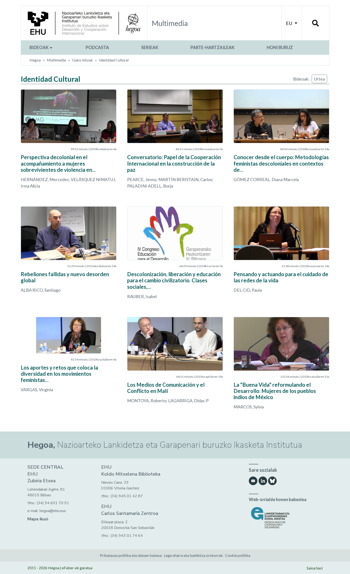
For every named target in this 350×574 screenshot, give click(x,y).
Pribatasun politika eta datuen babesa (131, 555)
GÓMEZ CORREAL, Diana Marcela (266, 179)
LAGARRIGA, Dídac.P (188, 400)
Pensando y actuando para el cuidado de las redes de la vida (281, 277)
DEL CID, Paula (248, 290)
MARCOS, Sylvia (249, 406)
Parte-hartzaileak (212, 47)
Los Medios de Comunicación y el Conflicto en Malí (166, 387)
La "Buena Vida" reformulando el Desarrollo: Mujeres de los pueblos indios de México (275, 391)
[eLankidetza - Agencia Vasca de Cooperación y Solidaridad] (286, 517)
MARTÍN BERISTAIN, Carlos (185, 179)
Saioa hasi (315, 568)
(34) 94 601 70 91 (53, 503)
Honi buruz (280, 47)
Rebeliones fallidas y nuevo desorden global (65, 277)
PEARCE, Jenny (141, 179)
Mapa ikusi (37, 519)
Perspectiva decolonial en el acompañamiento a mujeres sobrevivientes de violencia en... (58, 163)
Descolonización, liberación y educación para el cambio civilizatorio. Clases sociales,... (174, 280)
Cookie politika (237, 555)
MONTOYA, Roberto (146, 400)
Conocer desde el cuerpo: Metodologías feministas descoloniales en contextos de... (281, 163)
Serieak (149, 47)
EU (289, 23)
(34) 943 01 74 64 (126, 535)
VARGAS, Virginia (37, 389)
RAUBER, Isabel (142, 296)
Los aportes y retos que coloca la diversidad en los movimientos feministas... (59, 373)
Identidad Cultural (114, 60)
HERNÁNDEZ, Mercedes (45, 179)
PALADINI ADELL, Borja (150, 185)
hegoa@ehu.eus (53, 510)
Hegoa (35, 60)
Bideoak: (301, 78)
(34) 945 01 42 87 (126, 496)
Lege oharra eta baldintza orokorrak (193, 555)
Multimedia (56, 60)
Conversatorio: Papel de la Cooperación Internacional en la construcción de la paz (174, 163)
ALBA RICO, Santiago (40, 290)
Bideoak (39, 47)
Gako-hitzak (82, 60)
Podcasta (97, 47)
